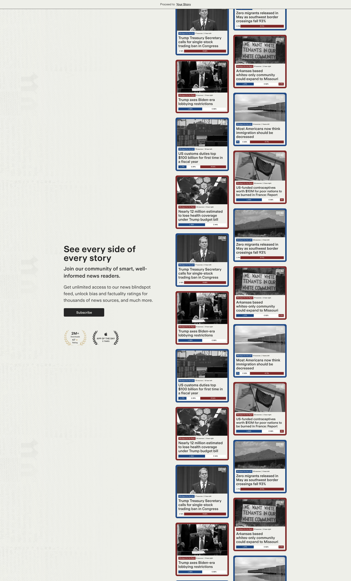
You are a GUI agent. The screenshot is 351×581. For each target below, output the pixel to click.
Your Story (183, 4)
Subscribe (84, 312)
